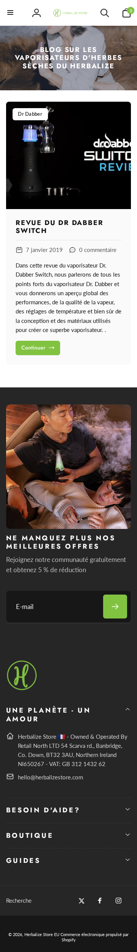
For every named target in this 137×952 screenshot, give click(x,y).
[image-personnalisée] (22, 689)
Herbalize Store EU (41, 934)
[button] (10, 13)
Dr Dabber (30, 114)
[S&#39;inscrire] (115, 606)
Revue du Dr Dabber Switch (59, 227)
